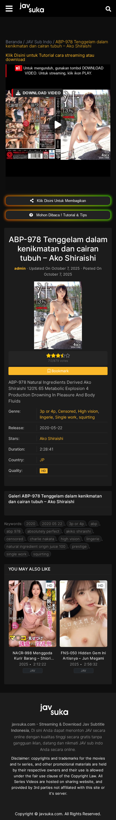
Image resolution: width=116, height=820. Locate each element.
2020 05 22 (52, 523)
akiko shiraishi (78, 531)
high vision (70, 539)
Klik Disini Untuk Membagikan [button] (61, 201)
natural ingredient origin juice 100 (35, 546)
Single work (66, 417)
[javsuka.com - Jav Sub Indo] (35, 8)
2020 (30, 523)
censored (14, 539)
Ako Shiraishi (51, 438)
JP (42, 459)
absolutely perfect (43, 531)
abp (94, 523)
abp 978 (13, 531)
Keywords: (13, 523)
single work (16, 554)
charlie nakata (42, 539)
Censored (67, 411)
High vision (88, 411)
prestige (79, 546)
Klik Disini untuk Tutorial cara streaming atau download (50, 57)
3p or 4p (48, 411)
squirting (87, 417)
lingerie (46, 417)
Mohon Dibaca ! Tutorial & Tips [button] (61, 215)
